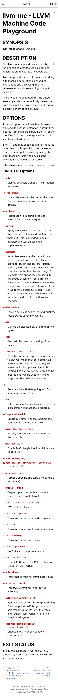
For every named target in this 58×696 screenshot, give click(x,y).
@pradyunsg (36, 689)
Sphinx (23, 689)
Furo (46, 689)
